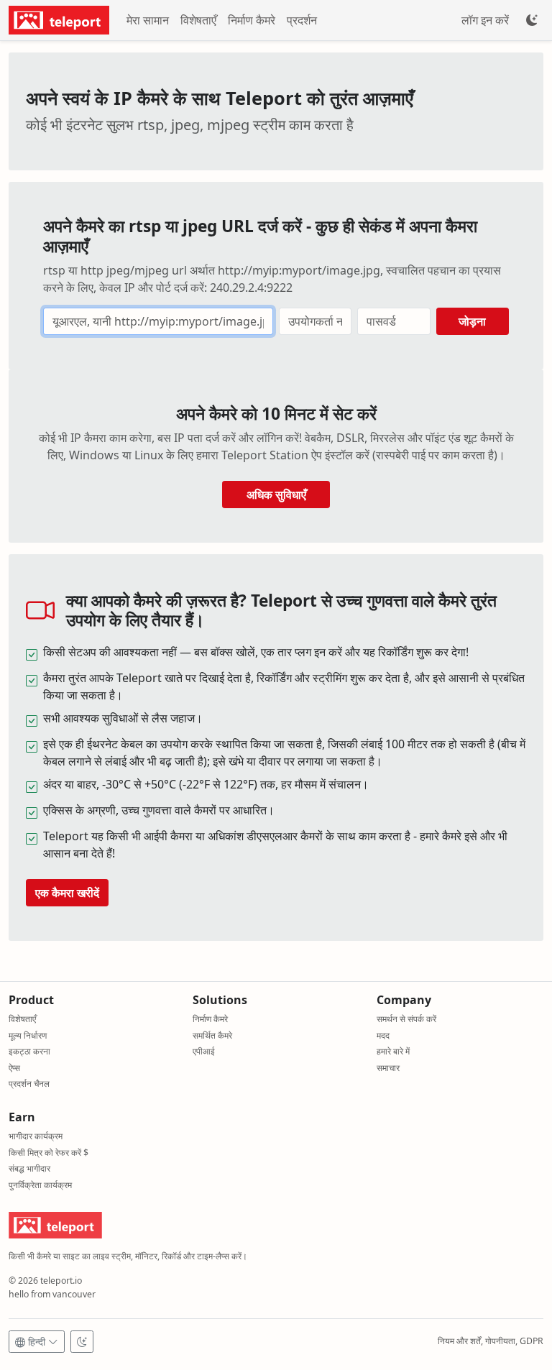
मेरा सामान (147, 20)
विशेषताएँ (198, 20)
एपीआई (204, 1051)
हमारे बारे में (393, 1051)
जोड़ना (472, 321)
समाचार (388, 1068)
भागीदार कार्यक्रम (36, 1136)
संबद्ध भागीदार (29, 1168)
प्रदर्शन (302, 20)
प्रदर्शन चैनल (29, 1083)
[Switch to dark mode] (81, 1341)
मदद (383, 1035)
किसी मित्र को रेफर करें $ (48, 1152)
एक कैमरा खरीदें (67, 893)
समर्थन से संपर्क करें (406, 1019)
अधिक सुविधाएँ (276, 494)
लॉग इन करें (485, 20)
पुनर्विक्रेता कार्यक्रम (40, 1185)
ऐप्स (14, 1068)
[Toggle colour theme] (531, 20)
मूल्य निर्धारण (28, 1035)
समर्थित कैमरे (212, 1035)
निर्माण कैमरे (251, 20)
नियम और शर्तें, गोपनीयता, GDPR (490, 1341)
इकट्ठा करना (29, 1051)
